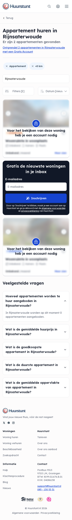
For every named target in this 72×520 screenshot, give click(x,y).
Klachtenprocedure (13, 476)
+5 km (39, 66)
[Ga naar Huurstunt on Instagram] (13, 422)
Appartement (17, 66)
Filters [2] (18, 91)
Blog (5, 482)
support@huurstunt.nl (49, 486)
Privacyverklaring (50, 512)
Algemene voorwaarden (25, 512)
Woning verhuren (12, 443)
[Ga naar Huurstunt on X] (4, 422)
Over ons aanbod (47, 449)
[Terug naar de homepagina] (16, 6)
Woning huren (10, 437)
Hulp (5, 470)
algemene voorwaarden (53, 208)
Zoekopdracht (11, 455)
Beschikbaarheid (12, 449)
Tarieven (42, 437)
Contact (41, 455)
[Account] (58, 6)
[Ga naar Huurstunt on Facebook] (8, 422)
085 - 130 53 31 (45, 489)
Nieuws (7, 488)
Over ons (42, 443)
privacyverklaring (30, 211)
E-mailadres (13, 179)
